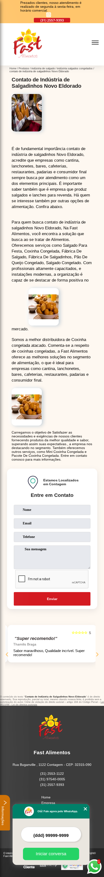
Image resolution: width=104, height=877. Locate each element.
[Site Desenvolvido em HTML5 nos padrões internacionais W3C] (49, 865)
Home (46, 797)
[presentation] (7, 654)
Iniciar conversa (51, 853)
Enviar (52, 599)
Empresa (48, 803)
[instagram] (48, 15)
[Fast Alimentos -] (29, 63)
